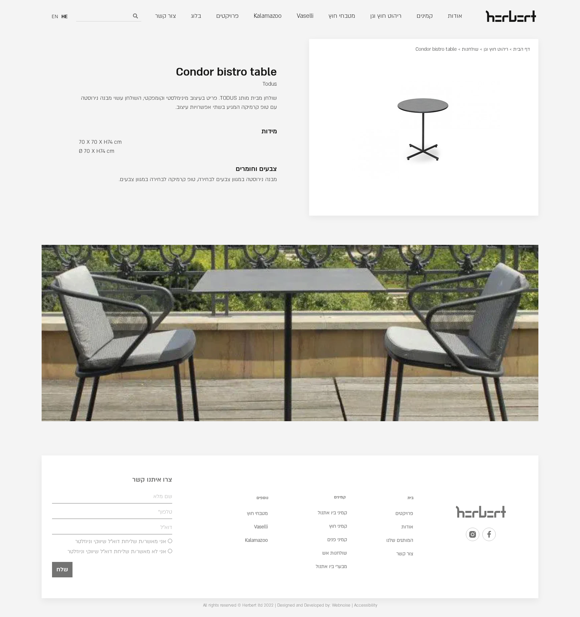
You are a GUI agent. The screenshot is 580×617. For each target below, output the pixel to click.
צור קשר (404, 553)
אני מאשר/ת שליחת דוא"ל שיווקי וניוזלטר (120, 541)
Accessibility (365, 605)
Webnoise (340, 605)
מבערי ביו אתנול (331, 566)
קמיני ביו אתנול (332, 513)
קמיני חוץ (338, 526)
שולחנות (470, 49)
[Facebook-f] (489, 534)
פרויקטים (404, 513)
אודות (407, 527)
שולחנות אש (334, 553)
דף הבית (521, 49)
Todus (269, 84)
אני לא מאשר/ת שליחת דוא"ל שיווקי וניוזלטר (116, 552)
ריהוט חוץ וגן (496, 49)
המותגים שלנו (399, 540)
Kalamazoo (256, 540)
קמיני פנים (337, 539)
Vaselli (261, 527)
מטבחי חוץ (257, 513)
